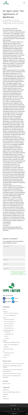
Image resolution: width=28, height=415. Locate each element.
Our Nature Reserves (8, 330)
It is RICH (6, 336)
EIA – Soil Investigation (9, 315)
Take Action (7, 355)
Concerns (5, 311)
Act (3, 351)
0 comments (21, 23)
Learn (4, 317)
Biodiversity (5, 21)
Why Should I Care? (9, 353)
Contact (5, 357)
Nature (9, 23)
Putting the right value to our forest (12, 373)
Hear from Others (8, 326)
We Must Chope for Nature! (11, 313)
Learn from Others (8, 323)
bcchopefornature (8, 20)
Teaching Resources (9, 328)
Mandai (5, 340)
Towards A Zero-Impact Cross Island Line (13, 363)
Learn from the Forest (9, 321)
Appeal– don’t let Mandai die (11, 344)
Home (4, 309)
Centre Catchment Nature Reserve (16, 21)
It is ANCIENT (7, 332)
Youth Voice (14, 23)
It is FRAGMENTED (8, 334)
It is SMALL (6, 338)
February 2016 (6, 383)
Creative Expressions (9, 319)
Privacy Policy (13, 405)
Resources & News (8, 349)
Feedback (6, 347)
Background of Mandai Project (11, 342)
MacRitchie (5, 23)
